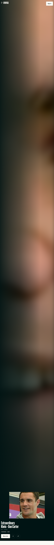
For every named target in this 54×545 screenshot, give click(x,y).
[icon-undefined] (13, 536)
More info (5, 536)
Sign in (49, 4)
